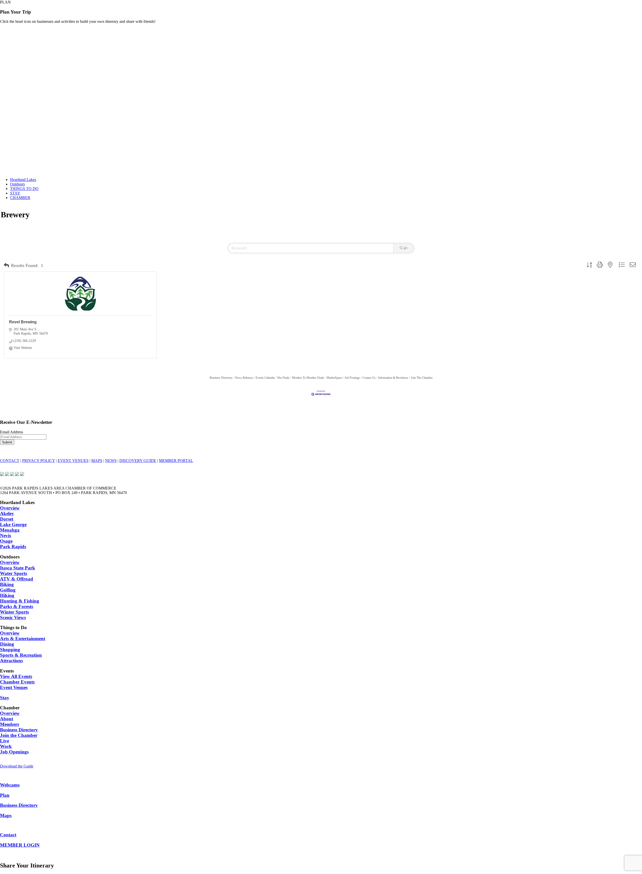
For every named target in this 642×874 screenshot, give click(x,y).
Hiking (7, 595)
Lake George (13, 524)
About (6, 718)
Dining (7, 644)
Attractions (11, 660)
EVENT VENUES (73, 460)
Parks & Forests (16, 606)
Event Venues (14, 687)
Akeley (7, 513)
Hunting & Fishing (19, 601)
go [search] (405, 248)
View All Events (16, 676)
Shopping (10, 649)
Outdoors (17, 184)
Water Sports (13, 573)
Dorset (6, 519)
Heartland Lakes (23, 179)
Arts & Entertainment (22, 638)
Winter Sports (14, 612)
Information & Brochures (393, 377)
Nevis (5, 535)
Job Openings (14, 751)
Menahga (10, 530)
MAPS (96, 460)
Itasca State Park (17, 567)
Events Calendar (265, 377)
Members (9, 724)
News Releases (244, 377)
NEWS (111, 460)
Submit (7, 442)
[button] (6, 266)
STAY (15, 193)
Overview (10, 508)
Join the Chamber (18, 735)
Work (6, 746)
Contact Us (369, 377)
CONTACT (9, 460)
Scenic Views (13, 617)
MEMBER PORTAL (176, 460)
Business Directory (221, 377)
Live (4, 740)
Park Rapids (13, 546)
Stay (4, 697)
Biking (7, 584)
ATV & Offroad (16, 578)
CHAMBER (20, 198)
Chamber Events (17, 682)
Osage (6, 541)
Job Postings (352, 377)
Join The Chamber (422, 377)
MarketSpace (334, 377)
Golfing (8, 590)
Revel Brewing (23, 322)
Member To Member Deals (308, 377)
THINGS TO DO (24, 188)
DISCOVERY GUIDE (137, 460)
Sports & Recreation (21, 655)
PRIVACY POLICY (38, 460)
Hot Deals (283, 377)
